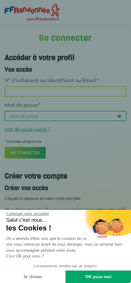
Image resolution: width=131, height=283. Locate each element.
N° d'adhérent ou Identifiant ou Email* (52, 80)
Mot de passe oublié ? (27, 129)
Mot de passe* (22, 104)
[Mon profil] (32, 12)
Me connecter (25, 152)
